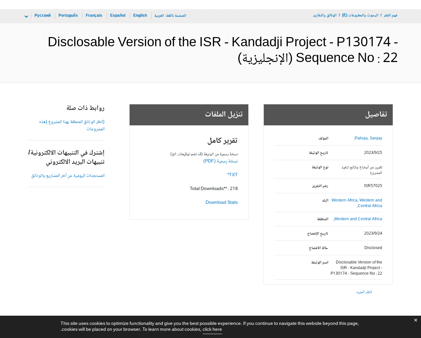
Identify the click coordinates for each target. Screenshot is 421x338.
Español (117, 15)
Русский (43, 15)
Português (68, 15)
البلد (325, 200)
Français (94, 15)
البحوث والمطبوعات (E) (360, 15)
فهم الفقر (390, 15)
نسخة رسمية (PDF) (220, 161)
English (140, 15)
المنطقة (322, 219)
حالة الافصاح (318, 248)
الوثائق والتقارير (324, 15)
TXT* (232, 175)
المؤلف (323, 138)
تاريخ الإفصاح (317, 234)
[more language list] (25, 16)
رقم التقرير (320, 186)
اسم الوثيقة (319, 262)
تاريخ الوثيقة (318, 153)
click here (212, 330)
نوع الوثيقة (320, 167)
